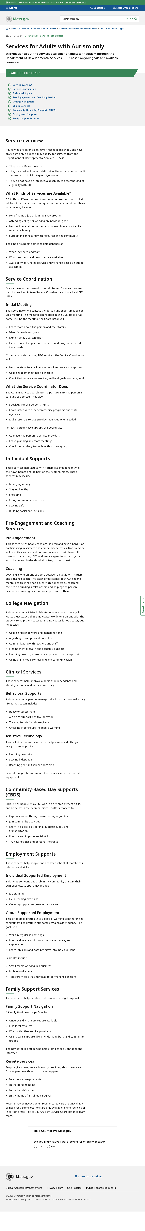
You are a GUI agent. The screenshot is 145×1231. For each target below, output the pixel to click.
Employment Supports (25, 114)
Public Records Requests (101, 1187)
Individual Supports (24, 93)
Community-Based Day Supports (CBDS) (34, 110)
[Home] (7, 29)
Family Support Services (26, 118)
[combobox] (99, 18)
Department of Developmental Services (78, 29)
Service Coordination (24, 89)
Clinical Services (21, 105)
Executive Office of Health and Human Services (33, 29)
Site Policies (74, 1187)
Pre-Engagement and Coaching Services (35, 97)
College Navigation (23, 101)
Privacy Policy (55, 1187)
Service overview (22, 84)
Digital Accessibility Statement (24, 1187)
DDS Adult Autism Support (112, 29)
